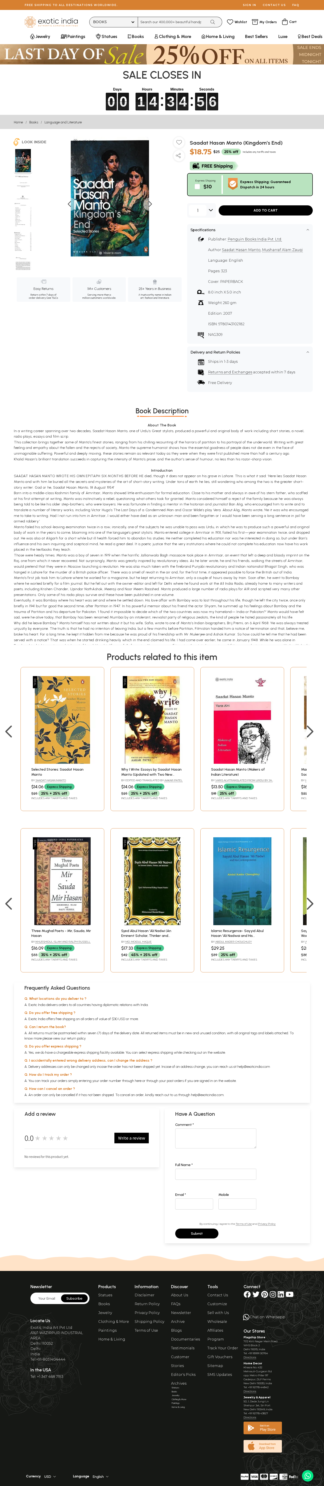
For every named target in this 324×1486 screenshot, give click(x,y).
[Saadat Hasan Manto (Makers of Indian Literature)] (242, 762)
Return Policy (147, 1304)
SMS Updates (219, 1375)
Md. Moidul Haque (138, 941)
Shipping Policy (149, 1322)
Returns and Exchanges (230, 372)
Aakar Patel (173, 780)
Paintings (107, 1330)
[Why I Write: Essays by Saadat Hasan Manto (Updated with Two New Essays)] (152, 762)
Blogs (176, 1330)
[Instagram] (273, 1296)
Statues (105, 1295)
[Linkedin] (281, 1296)
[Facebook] (247, 1296)
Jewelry (105, 1313)
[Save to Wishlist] (179, 144)
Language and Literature (63, 122)
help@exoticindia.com (253, 1066)
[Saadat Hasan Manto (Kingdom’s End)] (23, 161)
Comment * (184, 1125)
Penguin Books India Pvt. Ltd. (255, 239)
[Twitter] (255, 1296)
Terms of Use (244, 1223)
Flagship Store (254, 1337)
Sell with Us (218, 1313)
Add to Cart (265, 210)
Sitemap (215, 1366)
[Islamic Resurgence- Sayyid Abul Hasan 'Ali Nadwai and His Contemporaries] (242, 924)
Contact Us (217, 1295)
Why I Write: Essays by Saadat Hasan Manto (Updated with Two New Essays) (151, 774)
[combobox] (172, 22)
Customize (217, 1304)
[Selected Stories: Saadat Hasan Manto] (62, 762)
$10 (207, 186)
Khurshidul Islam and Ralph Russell (62, 941)
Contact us (274, 5)
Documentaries (185, 1339)
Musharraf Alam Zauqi (282, 250)
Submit (197, 1233)
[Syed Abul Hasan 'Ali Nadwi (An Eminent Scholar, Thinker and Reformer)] (152, 924)
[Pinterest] (264, 1296)
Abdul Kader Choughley (233, 941)
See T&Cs (52, 297)
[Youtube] (290, 1296)
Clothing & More (113, 1322)
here (138, 1081)
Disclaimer (145, 1295)
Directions (250, 1357)
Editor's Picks (183, 1375)
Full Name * (184, 1165)
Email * (180, 1195)
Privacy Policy (267, 1223)
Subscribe (74, 1298)
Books (33, 122)
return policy (76, 1038)
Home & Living (111, 1339)
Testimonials (182, 1348)
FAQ (295, 5)
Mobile (223, 1195)
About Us (179, 1295)
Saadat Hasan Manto (241, 250)
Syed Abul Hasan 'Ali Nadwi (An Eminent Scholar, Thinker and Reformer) (146, 936)
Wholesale (217, 1322)
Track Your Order (222, 1348)
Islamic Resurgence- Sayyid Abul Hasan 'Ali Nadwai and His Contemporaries (237, 936)
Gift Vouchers (219, 1357)
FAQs (175, 1304)
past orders (175, 1081)
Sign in (249, 5)
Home (18, 122)
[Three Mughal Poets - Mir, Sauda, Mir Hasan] (62, 924)
